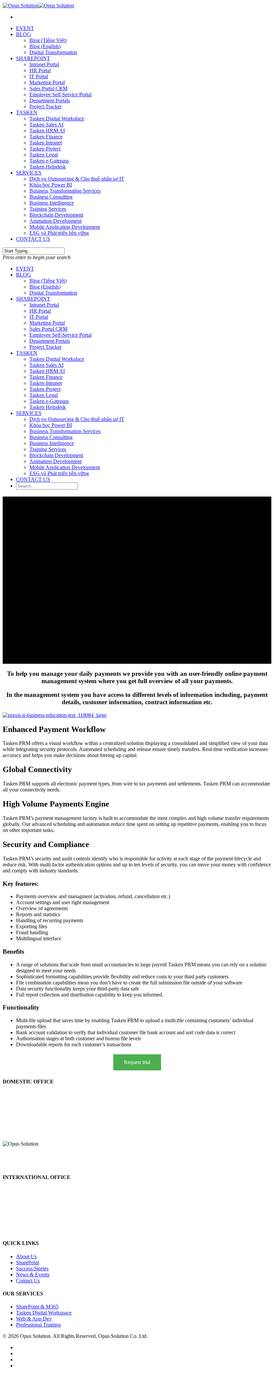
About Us (26, 1256)
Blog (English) (44, 46)
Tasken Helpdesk (47, 167)
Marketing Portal (47, 82)
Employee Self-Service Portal (60, 94)
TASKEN (26, 112)
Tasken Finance (45, 136)
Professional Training (38, 1325)
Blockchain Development (56, 215)
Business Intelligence (51, 203)
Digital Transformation (53, 52)
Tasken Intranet (45, 142)
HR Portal (40, 70)
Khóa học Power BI (50, 185)
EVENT (25, 28)
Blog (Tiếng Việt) (47, 40)
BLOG (23, 34)
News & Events (32, 1274)
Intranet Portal (44, 64)
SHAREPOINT (33, 58)
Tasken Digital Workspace (44, 1312)
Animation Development (55, 221)
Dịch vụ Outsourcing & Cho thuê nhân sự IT (76, 179)
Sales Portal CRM (48, 88)
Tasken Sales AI (46, 124)
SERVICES (28, 173)
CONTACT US (33, 239)
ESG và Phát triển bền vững (59, 233)
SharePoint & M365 (37, 1306)
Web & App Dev (34, 1319)
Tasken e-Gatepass (49, 161)
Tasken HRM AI (47, 130)
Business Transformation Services (65, 191)
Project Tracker (45, 106)
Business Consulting (51, 197)
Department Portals (49, 100)
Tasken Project (44, 148)
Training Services (47, 209)
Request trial (137, 1062)
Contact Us (28, 1280)
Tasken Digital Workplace (56, 118)
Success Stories (32, 1268)
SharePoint (27, 1262)
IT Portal (38, 76)
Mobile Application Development (64, 227)
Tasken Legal (43, 154)
